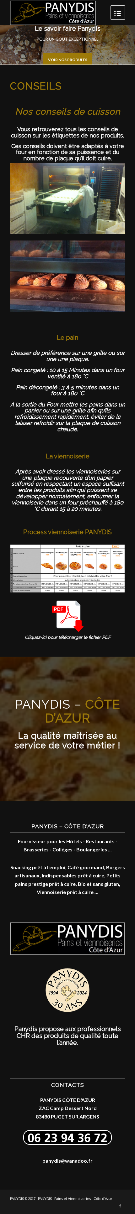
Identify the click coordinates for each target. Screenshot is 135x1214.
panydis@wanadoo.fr (67, 1161)
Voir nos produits (67, 59)
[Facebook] (120, 1206)
